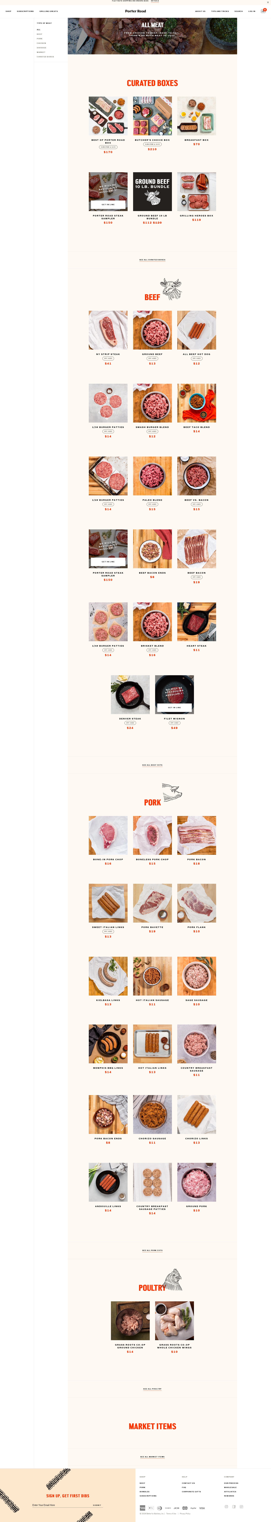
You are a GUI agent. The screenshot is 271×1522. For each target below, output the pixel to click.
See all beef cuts (152, 765)
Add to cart (108, 159)
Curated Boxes (45, 57)
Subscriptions (148, 1496)
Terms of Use (171, 1514)
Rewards (229, 1496)
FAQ (184, 1487)
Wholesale (230, 1487)
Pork (39, 39)
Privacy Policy (185, 1514)
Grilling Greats (49, 11)
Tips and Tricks (220, 11)
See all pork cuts (152, 1250)
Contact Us (188, 1483)
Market (41, 52)
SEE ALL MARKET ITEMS (152, 1457)
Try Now (153, 2)
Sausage (42, 48)
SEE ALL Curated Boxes (152, 260)
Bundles (145, 1491)
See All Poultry (152, 1389)
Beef (39, 34)
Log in (251, 11)
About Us (200, 11)
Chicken (41, 43)
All (39, 29)
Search (239, 11)
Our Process (231, 1483)
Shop (8, 11)
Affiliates (230, 1491)
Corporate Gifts (191, 1491)
